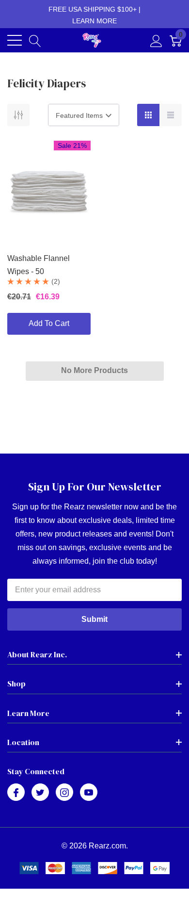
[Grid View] (148, 115)
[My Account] (156, 40)
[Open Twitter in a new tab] (40, 792)
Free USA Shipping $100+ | (94, 15)
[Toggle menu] (14, 40)
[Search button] (35, 40)
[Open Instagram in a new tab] (64, 792)
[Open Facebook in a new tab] (16, 792)
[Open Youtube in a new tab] (88, 792)
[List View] (170, 115)
